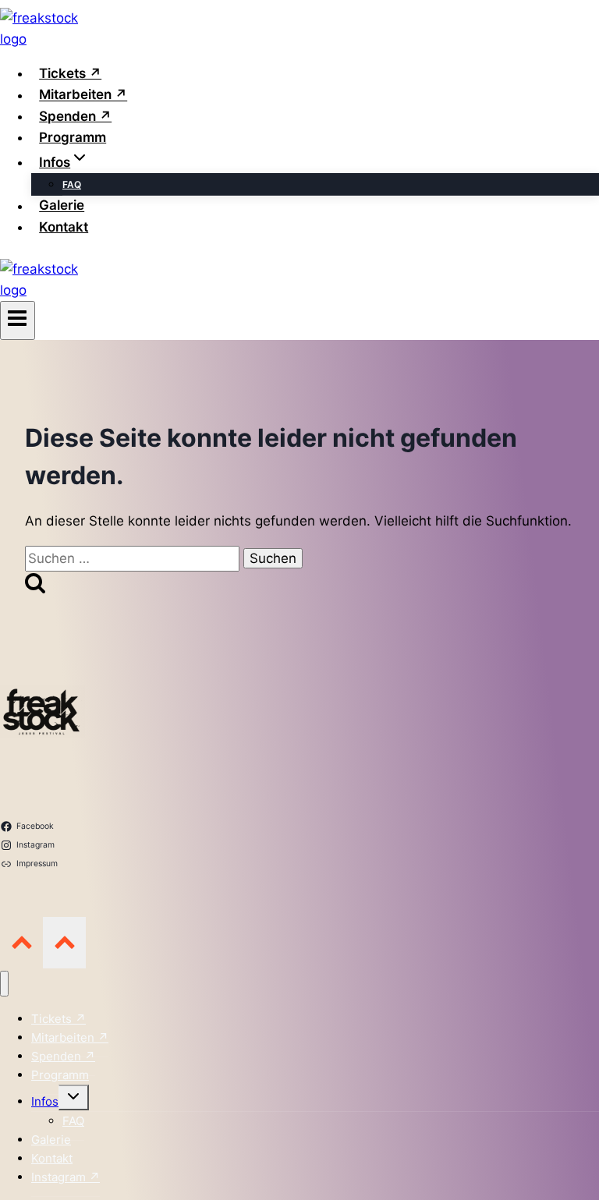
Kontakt (63, 227)
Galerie (61, 206)
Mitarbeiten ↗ (83, 95)
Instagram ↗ (65, 1177)
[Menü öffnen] (17, 320)
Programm (72, 137)
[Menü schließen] (4, 983)
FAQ (71, 184)
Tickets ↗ (70, 73)
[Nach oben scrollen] (21, 941)
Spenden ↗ (75, 116)
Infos (44, 1101)
